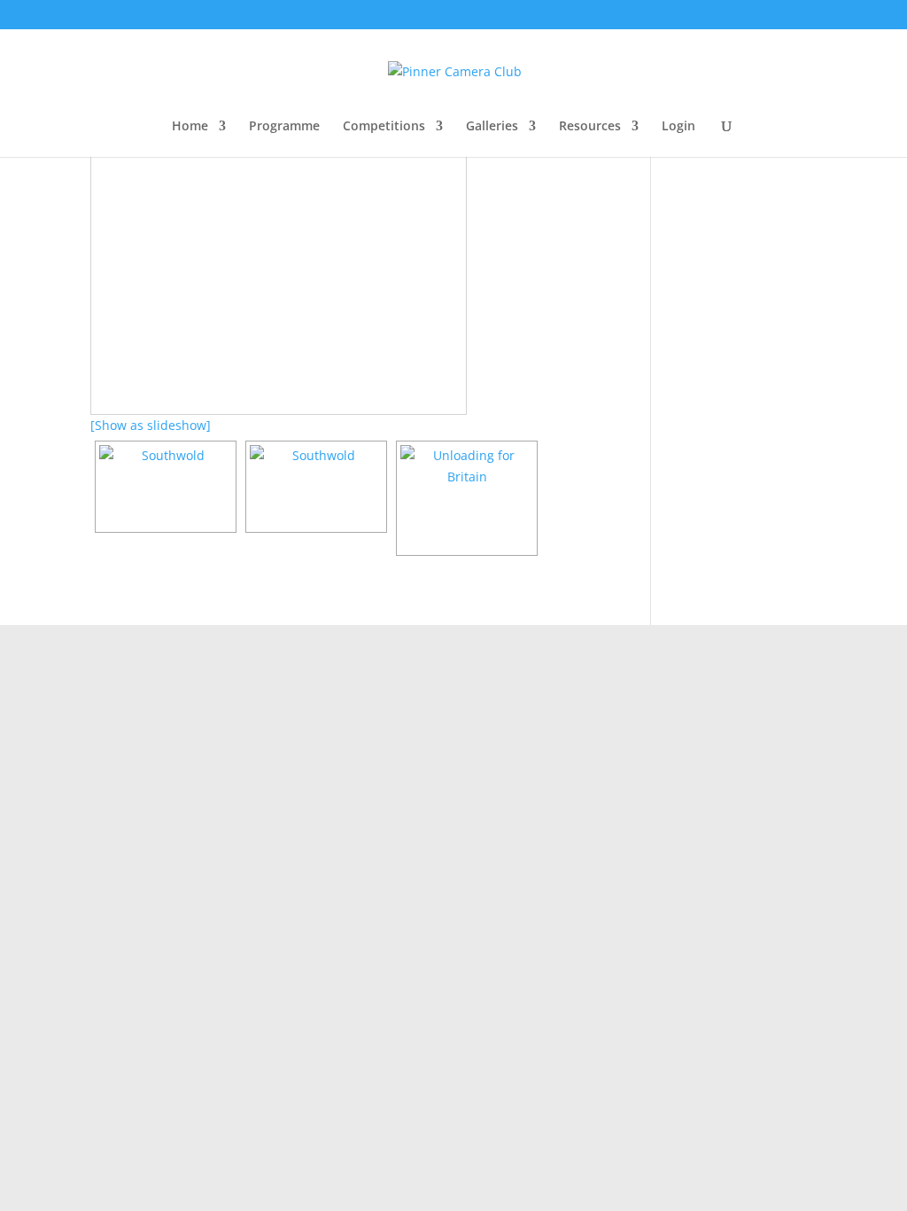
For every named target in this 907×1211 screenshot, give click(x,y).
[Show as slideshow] (150, 425)
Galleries (492, 127)
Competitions (384, 127)
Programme (284, 127)
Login (678, 127)
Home (190, 127)
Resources (590, 127)
